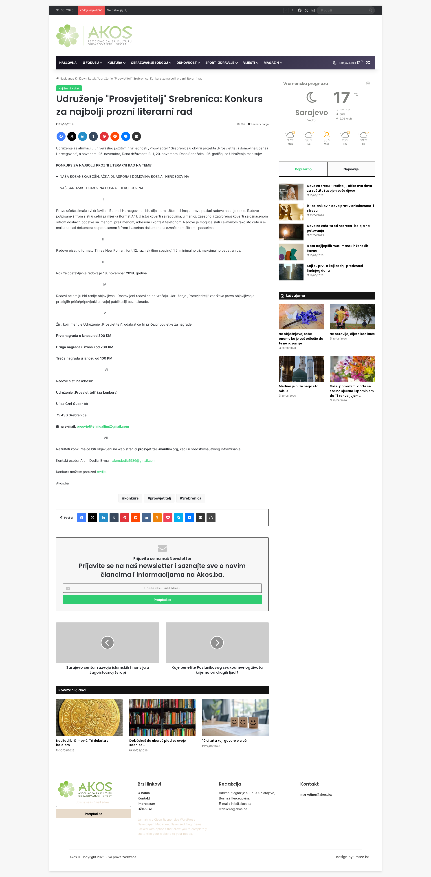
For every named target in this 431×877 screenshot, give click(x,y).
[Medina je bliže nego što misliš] (301, 369)
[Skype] (178, 517)
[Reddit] (114, 136)
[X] (71, 136)
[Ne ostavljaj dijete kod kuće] (352, 317)
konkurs (131, 498)
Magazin (271, 62)
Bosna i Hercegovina (234, 798)
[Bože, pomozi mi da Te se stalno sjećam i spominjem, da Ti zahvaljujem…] (352, 369)
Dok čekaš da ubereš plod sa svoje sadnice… (157, 742)
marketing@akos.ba (316, 794)
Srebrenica (191, 498)
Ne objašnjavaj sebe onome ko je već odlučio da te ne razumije (301, 339)
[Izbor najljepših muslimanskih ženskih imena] (291, 252)
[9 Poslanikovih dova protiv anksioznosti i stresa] (291, 212)
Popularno (303, 169)
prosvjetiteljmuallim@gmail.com (103, 426)
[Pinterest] (104, 136)
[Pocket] (167, 517)
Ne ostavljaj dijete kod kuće (126, 10)
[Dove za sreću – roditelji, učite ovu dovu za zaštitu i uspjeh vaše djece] (291, 192)
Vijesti (249, 62)
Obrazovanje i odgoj (149, 62)
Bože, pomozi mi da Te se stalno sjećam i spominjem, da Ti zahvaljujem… (352, 391)
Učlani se (145, 809)
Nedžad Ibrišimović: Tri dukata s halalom (82, 742)
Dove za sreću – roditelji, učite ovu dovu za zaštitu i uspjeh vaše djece (339, 188)
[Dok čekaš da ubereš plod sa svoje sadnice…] (162, 717)
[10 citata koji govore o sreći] (235, 717)
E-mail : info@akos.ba (235, 804)
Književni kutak (85, 78)
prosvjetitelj (160, 498)
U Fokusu (91, 62)
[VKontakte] (146, 517)
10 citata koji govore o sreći (224, 740)
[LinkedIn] (82, 136)
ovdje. (102, 472)
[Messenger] (125, 136)
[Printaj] (211, 517)
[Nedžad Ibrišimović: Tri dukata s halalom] (89, 717)
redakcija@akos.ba (233, 809)
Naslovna (68, 62)
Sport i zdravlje (219, 62)
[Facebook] (61, 136)
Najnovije (351, 169)
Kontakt (144, 798)
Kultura (115, 62)
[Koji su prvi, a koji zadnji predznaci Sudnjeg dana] (291, 272)
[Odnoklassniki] (157, 517)
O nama (144, 793)
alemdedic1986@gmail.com (134, 460)
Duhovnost (187, 62)
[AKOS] (94, 35)
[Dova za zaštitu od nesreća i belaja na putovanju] (291, 232)
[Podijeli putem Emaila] (136, 136)
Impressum (146, 804)
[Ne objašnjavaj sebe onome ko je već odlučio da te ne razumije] (301, 317)
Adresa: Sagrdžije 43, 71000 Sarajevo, (247, 793)
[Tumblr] (93, 136)
